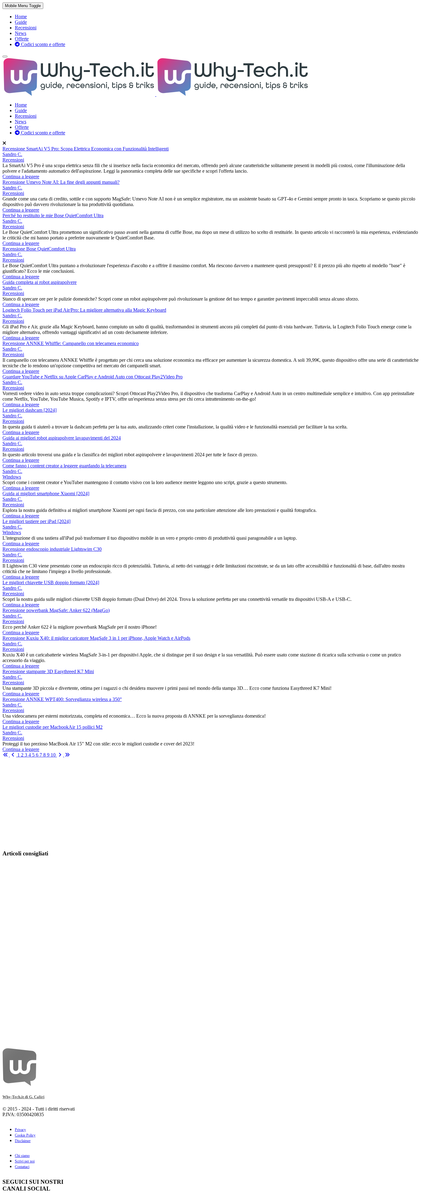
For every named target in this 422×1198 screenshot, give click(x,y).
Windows (11, 476)
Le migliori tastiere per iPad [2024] (36, 521)
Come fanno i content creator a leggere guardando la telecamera (64, 465)
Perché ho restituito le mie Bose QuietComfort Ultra (52, 215)
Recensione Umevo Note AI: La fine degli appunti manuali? (61, 182)
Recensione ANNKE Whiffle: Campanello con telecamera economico (70, 343)
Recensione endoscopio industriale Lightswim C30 (52, 549)
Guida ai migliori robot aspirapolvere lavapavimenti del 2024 (61, 438)
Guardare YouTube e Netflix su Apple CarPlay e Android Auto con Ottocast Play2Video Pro (92, 376)
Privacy (20, 1130)
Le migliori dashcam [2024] (29, 410)
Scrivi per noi (25, 1161)
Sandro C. (12, 154)
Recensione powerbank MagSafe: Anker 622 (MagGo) (56, 610)
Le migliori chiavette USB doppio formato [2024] (50, 582)
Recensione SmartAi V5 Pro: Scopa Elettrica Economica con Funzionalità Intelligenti (85, 148)
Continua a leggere (20, 176)
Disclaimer (23, 1141)
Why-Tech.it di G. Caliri (23, 1097)
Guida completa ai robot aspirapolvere (39, 282)
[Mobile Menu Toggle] (4, 56)
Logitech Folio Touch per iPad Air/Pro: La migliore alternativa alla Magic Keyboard (84, 310)
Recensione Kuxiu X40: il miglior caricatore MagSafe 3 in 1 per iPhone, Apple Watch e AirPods (96, 638)
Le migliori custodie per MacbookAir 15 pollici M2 (52, 727)
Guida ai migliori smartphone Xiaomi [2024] (45, 493)
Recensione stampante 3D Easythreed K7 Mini (48, 671)
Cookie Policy (25, 1135)
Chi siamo (22, 1156)
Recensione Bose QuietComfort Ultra (39, 248)
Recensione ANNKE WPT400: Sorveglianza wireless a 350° (62, 699)
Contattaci (22, 1167)
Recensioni (13, 159)
